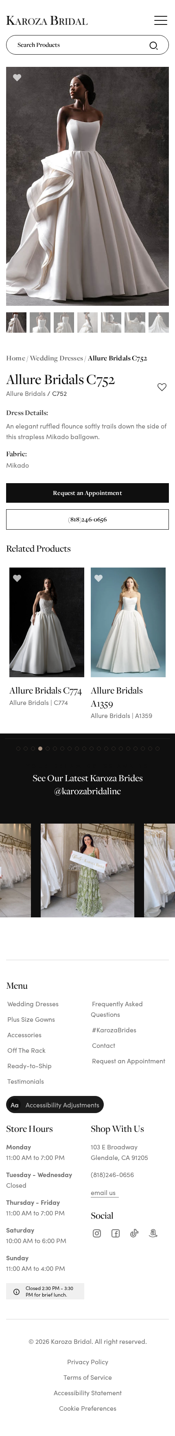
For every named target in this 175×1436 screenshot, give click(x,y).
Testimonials (25, 1080)
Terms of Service (87, 1376)
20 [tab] (157, 749)
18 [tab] (143, 749)
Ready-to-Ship (29, 1065)
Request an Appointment (87, 492)
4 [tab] (40, 749)
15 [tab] (121, 749)
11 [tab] (92, 749)
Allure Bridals (26, 393)
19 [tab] (150, 749)
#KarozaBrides (114, 1029)
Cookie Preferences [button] (87, 1407)
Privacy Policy (87, 1361)
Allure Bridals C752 (117, 357)
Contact (103, 1045)
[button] (55, 1104)
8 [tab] (70, 749)
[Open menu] (161, 20)
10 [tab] (84, 749)
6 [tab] (55, 749)
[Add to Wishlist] (162, 388)
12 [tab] (99, 749)
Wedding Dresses (56, 357)
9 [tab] (77, 749)
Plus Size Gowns (31, 1018)
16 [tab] (128, 749)
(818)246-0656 (87, 519)
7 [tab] (62, 749)
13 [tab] (106, 749)
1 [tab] (18, 749)
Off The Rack (26, 1049)
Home (15, 357)
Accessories (24, 1034)
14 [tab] (114, 749)
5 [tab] (48, 749)
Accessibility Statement (88, 1392)
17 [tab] (135, 749)
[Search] (154, 46)
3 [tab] (33, 749)
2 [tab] (26, 749)
